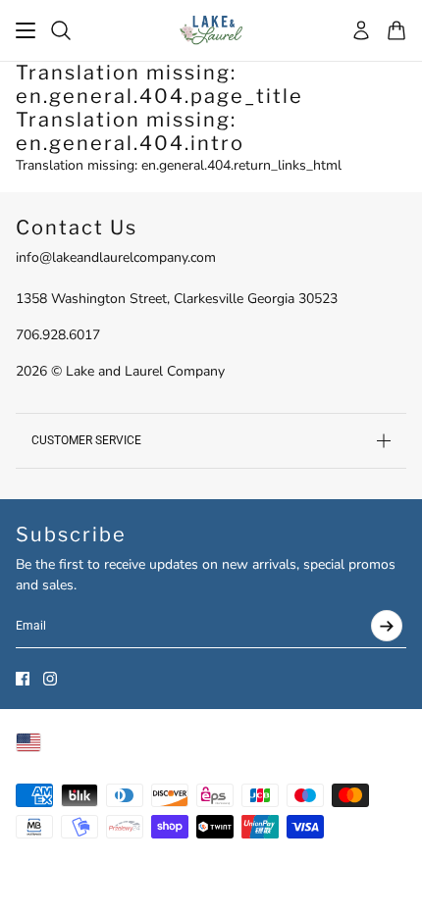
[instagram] (50, 678)
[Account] (361, 30)
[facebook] (22, 678)
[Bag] (396, 30)
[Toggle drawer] (25, 30)
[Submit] (386, 625)
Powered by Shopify (77, 880)
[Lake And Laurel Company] (211, 30)
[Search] (61, 30)
